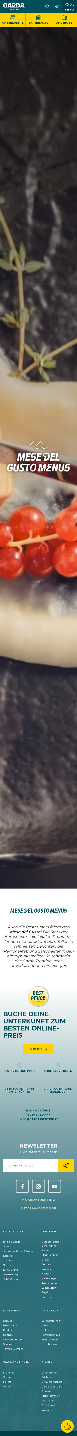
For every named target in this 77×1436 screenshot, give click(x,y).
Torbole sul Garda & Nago (18, 1251)
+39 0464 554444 (38, 1114)
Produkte (8, 1330)
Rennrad (47, 1264)
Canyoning (48, 1297)
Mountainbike (50, 1254)
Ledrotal (8, 1255)
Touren (46, 1250)
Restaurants (10, 1325)
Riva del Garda (11, 1241)
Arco (6, 1246)
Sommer (8, 1377)
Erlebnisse (47, 1377)
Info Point (47, 1400)
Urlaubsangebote (52, 1381)
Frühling (8, 1372)
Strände (8, 1334)
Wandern (47, 1269)
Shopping (9, 1344)
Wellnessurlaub (12, 1339)
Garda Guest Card (52, 1386)
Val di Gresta (10, 1279)
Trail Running (50, 1283)
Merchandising (50, 1339)
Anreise (46, 1391)
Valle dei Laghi (11, 1274)
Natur (45, 1325)
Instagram (38, 1186)
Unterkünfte (13, 22)
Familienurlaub (51, 1334)
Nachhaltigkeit (50, 1344)
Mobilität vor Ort (51, 1395)
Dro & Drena (10, 1269)
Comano (8, 1260)
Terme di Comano (13, 1348)
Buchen (36, 1049)
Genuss (7, 1320)
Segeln (46, 1292)
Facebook (22, 1186)
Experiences (38, 22)
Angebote (64, 22)
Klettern (46, 1273)
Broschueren (49, 1405)
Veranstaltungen (52, 1320)
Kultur (45, 1330)
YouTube (54, 1186)
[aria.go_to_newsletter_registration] (66, 1165)
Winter (7, 1386)
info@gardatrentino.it (38, 1119)
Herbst (7, 1381)
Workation (48, 1410)
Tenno (6, 1265)
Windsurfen (49, 1287)
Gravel (45, 1259)
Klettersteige (49, 1278)
